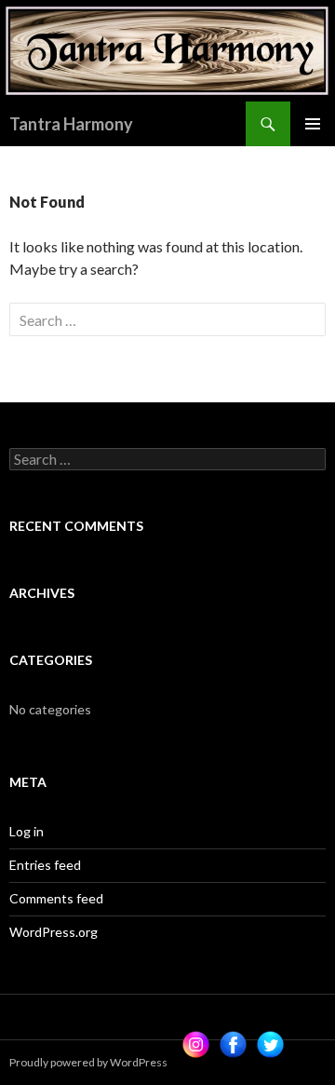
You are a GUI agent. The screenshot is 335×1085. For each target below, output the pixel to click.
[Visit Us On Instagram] (195, 1045)
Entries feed (45, 865)
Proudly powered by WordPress (88, 1062)
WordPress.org (53, 932)
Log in (26, 831)
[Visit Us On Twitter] (269, 1045)
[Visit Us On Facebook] (232, 1045)
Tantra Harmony (71, 124)
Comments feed (56, 898)
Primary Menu (312, 124)
